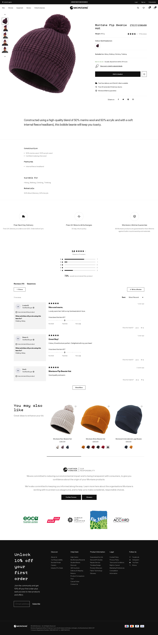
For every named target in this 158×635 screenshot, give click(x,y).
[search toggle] (138, 7)
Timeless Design (95, 565)
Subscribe (36, 604)
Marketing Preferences (117, 568)
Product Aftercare (96, 568)
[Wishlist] (143, 7)
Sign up (143, 2)
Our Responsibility (57, 560)
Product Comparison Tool (77, 577)
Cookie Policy (114, 557)
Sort (124, 297)
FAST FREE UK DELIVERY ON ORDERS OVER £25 (111, 2)
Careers (53, 565)
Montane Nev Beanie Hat (62, 439)
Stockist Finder (56, 562)
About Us (54, 557)
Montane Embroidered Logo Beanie (129, 439)
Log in (136, 2)
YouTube (135, 562)
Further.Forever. (71, 497)
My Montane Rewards (78, 560)
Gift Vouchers (75, 568)
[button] (137, 33)
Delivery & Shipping (77, 571)
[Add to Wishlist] (144, 74)
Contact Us (74, 584)
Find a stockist (152, 2)
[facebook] (118, 100)
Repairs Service (95, 562)
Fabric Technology (96, 571)
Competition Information (114, 572)
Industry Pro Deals (57, 568)
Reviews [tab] (19, 284)
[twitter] (123, 100)
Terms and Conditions (117, 562)
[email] (133, 100)
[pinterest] (128, 100)
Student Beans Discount (75, 564)
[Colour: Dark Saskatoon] (97, 44)
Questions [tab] (31, 284)
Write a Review (137, 290)
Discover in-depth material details (111, 66)
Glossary (89, 497)
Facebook (135, 557)
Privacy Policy (114, 560)
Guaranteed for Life (96, 557)
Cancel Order (75, 581)
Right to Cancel (115, 565)
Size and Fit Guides (96, 560)
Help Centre (74, 557)
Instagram (135, 560)
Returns (73, 573)
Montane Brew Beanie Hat (95, 439)
